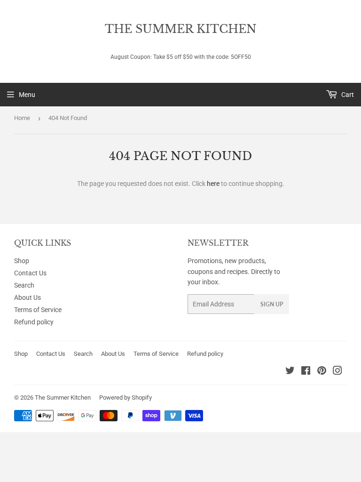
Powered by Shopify (125, 397)
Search (24, 285)
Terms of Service (38, 309)
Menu (27, 94)
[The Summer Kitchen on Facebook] (306, 372)
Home (22, 117)
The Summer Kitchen (181, 29)
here (213, 183)
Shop (21, 261)
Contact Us (30, 273)
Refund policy (34, 322)
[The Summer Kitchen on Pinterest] (322, 372)
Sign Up (271, 304)
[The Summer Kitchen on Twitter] (290, 372)
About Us (27, 297)
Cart (347, 94)
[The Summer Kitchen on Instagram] (337, 372)
